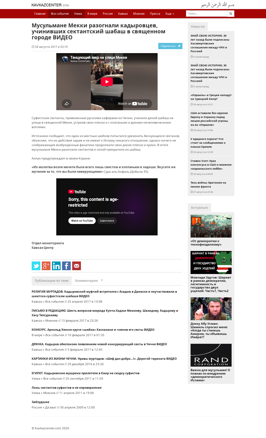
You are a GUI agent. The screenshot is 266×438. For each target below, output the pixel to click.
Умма (78, 14)
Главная (40, 14)
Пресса (155, 14)
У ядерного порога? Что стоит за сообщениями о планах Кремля (208, 145)
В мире (92, 14)
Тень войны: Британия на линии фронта (208, 187)
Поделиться (169, 46)
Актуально (199, 207)
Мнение (139, 14)
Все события (60, 14)
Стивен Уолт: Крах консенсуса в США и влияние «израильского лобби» (211, 167)
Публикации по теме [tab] (52, 281)
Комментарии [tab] (88, 281)
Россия (108, 14)
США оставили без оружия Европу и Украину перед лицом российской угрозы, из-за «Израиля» (209, 121)
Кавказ (123, 14)
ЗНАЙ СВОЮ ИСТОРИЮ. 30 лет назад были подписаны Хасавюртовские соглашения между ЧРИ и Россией (210, 46)
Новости (198, 26)
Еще (169, 14)
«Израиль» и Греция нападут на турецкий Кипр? (211, 99)
